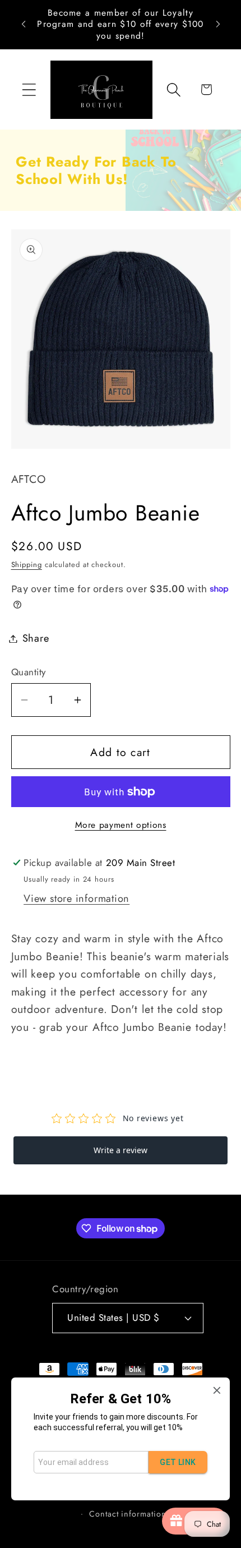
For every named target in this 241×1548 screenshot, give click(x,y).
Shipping (26, 564)
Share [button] (35, 638)
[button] (29, 89)
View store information (76, 898)
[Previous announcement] (23, 24)
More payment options (120, 825)
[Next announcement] (218, 24)
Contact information (127, 1513)
